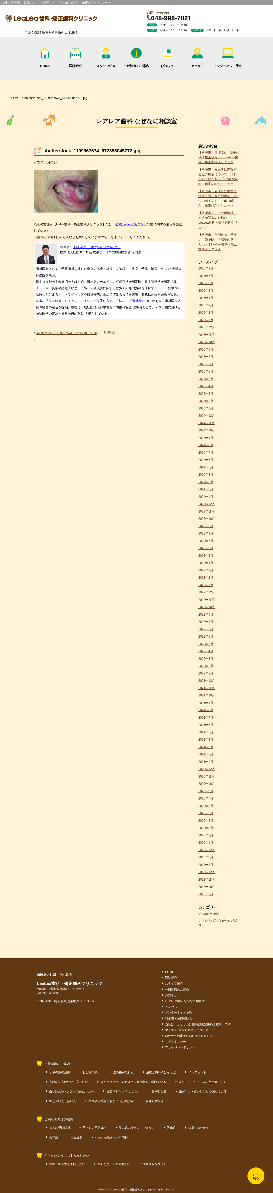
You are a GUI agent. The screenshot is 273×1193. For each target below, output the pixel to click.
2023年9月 (205, 526)
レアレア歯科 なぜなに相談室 (218, 923)
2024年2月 (205, 489)
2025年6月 (205, 371)
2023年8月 (205, 533)
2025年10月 (206, 342)
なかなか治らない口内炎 (111, 1137)
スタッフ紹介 (106, 66)
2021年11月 (206, 688)
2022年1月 (205, 673)
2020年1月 (205, 842)
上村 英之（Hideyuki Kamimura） (97, 247)
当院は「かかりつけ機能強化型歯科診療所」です (198, 1024)
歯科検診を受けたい (156, 1164)
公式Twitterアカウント (131, 224)
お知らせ (167, 66)
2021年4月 (205, 739)
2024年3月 (205, 482)
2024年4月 (205, 474)
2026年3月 (205, 305)
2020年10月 (206, 783)
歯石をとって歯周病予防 (113, 1164)
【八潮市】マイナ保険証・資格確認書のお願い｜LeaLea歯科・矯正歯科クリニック (217, 220)
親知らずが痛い (156, 1101)
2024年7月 (205, 452)
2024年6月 (205, 460)
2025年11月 (206, 334)
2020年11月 (206, 776)
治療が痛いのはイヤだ (161, 1072)
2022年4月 (205, 651)
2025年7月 (205, 364)
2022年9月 (205, 614)
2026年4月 (205, 298)
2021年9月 (205, 703)
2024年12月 (206, 415)
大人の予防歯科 (59, 1127)
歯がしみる (159, 1091)
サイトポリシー (175, 1041)
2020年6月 (205, 806)
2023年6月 (205, 548)
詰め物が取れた (123, 1072)
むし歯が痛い (91, 1072)
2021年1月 (205, 761)
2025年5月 (205, 379)
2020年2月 (205, 835)
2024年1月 (205, 496)
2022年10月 (206, 607)
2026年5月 (205, 290)
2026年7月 (205, 276)
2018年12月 (206, 872)
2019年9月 (205, 857)
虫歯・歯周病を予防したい (67, 1164)
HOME (45, 66)
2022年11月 (206, 600)
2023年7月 (205, 541)
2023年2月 (205, 577)
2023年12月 (206, 504)
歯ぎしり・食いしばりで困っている (203, 1091)
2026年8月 (205, 268)
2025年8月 (205, 356)
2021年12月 (206, 680)
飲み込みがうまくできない (137, 1127)
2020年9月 (205, 791)
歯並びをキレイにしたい (122, 1091)
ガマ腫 (53, 1137)
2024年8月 (205, 445)
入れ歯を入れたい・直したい (68, 1082)
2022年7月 (205, 629)
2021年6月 (205, 725)
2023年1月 (205, 585)
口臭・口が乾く (198, 1127)
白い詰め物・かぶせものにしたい (71, 1091)
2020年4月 (205, 820)
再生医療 (77, 1137)
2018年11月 (206, 879)
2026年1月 (205, 320)
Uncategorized (208, 913)
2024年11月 (206, 423)
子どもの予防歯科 (94, 1127)
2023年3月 (205, 570)
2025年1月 (205, 408)
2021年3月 (205, 747)
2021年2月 (205, 754)
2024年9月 (205, 438)
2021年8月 (205, 710)
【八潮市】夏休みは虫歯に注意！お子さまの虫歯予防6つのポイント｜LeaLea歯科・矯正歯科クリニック (218, 198)
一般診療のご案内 (136, 66)
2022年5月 (205, 644)
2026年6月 (205, 283)
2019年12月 (206, 850)
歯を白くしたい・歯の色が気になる (202, 1082)
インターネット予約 (227, 66)
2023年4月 (205, 563)
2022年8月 (205, 621)
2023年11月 (206, 511)
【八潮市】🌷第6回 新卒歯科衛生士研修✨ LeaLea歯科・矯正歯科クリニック (218, 157)
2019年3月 (205, 865)
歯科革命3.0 (140, 301)
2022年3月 (205, 658)
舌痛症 (171, 1127)
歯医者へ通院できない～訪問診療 (111, 1101)
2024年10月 (206, 430)
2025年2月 (205, 401)
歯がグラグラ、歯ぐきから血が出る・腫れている (133, 1082)
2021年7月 (205, 717)
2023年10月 (206, 518)
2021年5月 (205, 732)
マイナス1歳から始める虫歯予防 (187, 1030)
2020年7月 (205, 798)
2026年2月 (205, 312)
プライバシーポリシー (180, 1047)
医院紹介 (75, 66)
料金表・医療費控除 (178, 1018)
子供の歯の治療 (59, 1072)
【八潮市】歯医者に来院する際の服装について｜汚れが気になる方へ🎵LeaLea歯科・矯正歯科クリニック (218, 177)
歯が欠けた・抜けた (62, 1101)
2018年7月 (205, 894)
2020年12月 (206, 769)
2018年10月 (206, 887)
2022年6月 (205, 636)
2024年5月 (205, 467)
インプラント (197, 1072)
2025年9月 (205, 349)
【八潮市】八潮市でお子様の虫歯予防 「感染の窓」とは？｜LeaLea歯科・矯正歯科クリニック (217, 242)
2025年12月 (206, 327)
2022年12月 (206, 592)
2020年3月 (205, 828)
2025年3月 (205, 393)
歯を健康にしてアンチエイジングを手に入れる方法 (85, 301)
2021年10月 (206, 695)
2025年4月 (205, 386)
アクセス (197, 66)
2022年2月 (205, 666)
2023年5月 (205, 555)
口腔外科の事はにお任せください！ (189, 1035)
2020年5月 (205, 813)
